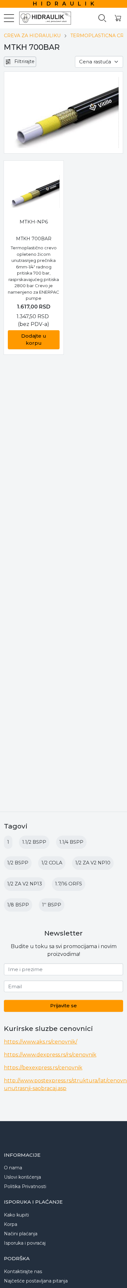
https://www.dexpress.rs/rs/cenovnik (50, 1055)
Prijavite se (63, 1005)
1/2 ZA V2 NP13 (24, 884)
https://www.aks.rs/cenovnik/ (40, 1042)
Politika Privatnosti (25, 1186)
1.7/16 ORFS (68, 884)
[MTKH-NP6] (34, 191)
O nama (13, 1168)
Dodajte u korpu (33, 339)
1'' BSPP (51, 905)
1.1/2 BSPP (34, 842)
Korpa (10, 1224)
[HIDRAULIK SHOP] (42, 18)
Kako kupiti (16, 1215)
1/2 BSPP (17, 863)
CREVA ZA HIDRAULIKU (32, 35)
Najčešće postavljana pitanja (36, 1281)
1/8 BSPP (18, 905)
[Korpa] (117, 18)
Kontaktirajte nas (23, 1271)
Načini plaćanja (20, 1234)
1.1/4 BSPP (71, 842)
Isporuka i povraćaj (25, 1243)
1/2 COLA (51, 863)
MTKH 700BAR (33, 239)
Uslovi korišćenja (22, 1177)
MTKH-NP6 (34, 222)
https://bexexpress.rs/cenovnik (43, 1068)
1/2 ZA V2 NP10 (92, 863)
